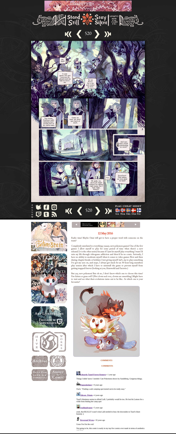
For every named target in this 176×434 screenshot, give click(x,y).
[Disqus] (110, 400)
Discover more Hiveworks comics (87, 224)
